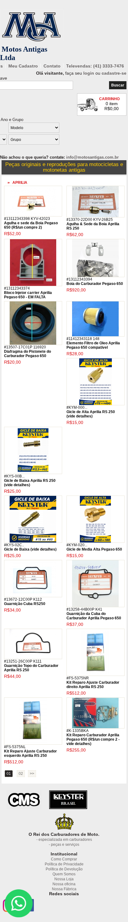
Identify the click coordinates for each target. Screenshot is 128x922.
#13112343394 (79, 279)
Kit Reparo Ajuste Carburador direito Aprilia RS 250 (92, 682)
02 (21, 773)
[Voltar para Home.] (32, 43)
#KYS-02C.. (14, 545)
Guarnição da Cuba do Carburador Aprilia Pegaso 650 (93, 613)
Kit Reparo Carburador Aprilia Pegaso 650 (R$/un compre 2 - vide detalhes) (93, 737)
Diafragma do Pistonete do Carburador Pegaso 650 (27, 351)
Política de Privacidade (64, 864)
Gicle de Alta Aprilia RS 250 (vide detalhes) (90, 411)
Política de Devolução (64, 869)
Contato (52, 65)
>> (32, 773)
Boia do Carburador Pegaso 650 (94, 281)
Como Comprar (64, 859)
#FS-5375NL (15, 747)
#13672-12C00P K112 (23, 599)
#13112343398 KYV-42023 (27, 219)
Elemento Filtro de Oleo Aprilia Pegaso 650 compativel (93, 343)
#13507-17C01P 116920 (25, 347)
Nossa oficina (64, 884)
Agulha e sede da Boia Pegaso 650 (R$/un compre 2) (31, 223)
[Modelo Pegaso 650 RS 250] (54, 128)
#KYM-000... (76, 407)
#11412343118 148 (82, 339)
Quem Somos (64, 874)
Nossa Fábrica (64, 889)
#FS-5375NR (77, 678)
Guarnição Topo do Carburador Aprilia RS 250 (31, 665)
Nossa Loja (64, 879)
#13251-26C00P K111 (23, 661)
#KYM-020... (76, 545)
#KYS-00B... (14, 476)
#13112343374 (17, 288)
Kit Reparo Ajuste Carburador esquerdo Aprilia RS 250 (30, 751)
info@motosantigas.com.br (92, 157)
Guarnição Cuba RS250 (24, 601)
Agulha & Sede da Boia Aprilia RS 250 (92, 223)
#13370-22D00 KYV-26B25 (89, 219)
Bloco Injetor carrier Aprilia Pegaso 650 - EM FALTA (28, 292)
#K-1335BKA (77, 731)
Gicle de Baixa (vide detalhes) (30, 547)
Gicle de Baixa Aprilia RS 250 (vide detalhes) (30, 480)
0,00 (114, 108)
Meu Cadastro (23, 65)
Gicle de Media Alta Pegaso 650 (94, 547)
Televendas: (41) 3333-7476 (95, 65)
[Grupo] (54, 140)
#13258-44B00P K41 (84, 609)
